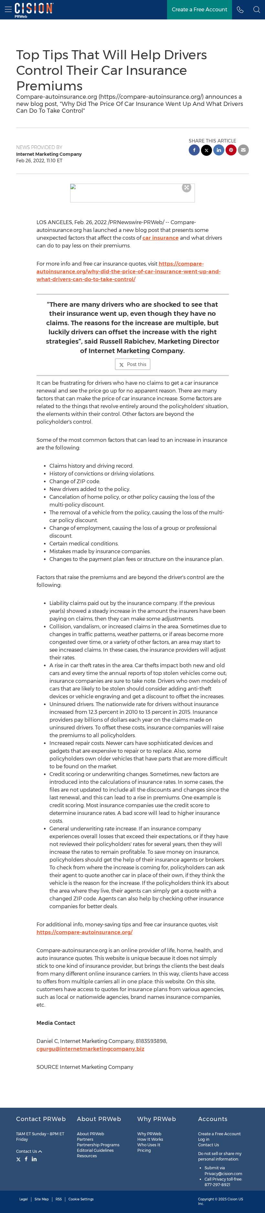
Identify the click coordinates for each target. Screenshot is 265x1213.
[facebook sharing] (194, 150)
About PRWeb (90, 1133)
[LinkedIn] (34, 1159)
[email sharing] (243, 150)
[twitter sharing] (206, 151)
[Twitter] (19, 1159)
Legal (23, 1199)
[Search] (257, 9)
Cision (233, 1199)
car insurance (161, 238)
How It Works (150, 1139)
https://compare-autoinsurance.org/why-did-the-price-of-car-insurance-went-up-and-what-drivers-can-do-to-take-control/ (129, 271)
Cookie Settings (81, 1199)
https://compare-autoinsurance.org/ (84, 932)
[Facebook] (26, 1159)
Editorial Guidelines (95, 1150)
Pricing (144, 1150)
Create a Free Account (199, 9)
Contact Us (27, 1151)
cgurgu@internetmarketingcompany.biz (90, 1049)
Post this (136, 364)
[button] (132, 186)
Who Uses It (148, 1144)
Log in (203, 1139)
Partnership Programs (98, 1144)
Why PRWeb (149, 1133)
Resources (87, 1155)
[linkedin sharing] (218, 150)
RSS (59, 1199)
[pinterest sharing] (231, 150)
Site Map (42, 1199)
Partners (85, 1139)
